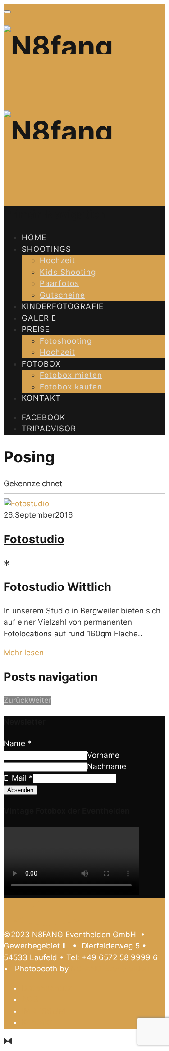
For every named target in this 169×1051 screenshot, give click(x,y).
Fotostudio (34, 539)
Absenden (20, 790)
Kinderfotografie (63, 306)
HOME (34, 237)
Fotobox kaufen (71, 386)
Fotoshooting (66, 340)
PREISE (36, 329)
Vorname (103, 755)
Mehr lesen (24, 652)
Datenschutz (47, 988)
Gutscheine (62, 295)
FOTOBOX (41, 363)
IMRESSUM (44, 1010)
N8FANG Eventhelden (110, 968)
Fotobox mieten (71, 375)
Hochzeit (57, 260)
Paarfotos (59, 283)
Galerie (39, 317)
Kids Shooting (68, 272)
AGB (30, 999)
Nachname (106, 766)
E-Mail (18, 778)
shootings (46, 249)
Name (18, 743)
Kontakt (41, 398)
